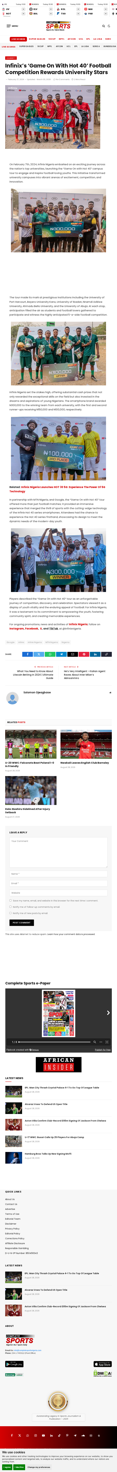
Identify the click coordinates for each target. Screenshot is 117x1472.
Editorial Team (12, 1218)
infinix (21, 642)
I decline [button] (19, 1467)
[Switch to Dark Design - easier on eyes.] (108, 26)
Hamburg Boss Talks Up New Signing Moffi (48, 1153)
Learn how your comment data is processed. (71, 934)
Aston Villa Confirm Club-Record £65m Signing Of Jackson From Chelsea (65, 1120)
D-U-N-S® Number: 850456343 (21, 1253)
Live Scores (18, 39)
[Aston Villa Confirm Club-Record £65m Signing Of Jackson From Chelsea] (13, 1125)
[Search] (104, 26)
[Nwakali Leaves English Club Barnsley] (86, 744)
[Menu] (12, 26)
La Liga (97, 39)
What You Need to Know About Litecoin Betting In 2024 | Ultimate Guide (33, 675)
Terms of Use (12, 1214)
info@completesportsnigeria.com (27, 1350)
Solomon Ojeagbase (37, 692)
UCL (81, 39)
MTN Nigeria (52, 642)
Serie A (109, 39)
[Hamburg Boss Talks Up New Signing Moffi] (13, 1158)
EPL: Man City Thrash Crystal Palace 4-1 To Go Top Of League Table (62, 1087)
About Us (10, 1199)
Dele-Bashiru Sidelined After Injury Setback (27, 810)
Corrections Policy (14, 1238)
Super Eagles (37, 39)
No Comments (63, 79)
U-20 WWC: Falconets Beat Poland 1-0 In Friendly (29, 764)
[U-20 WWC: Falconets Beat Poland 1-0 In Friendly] (31, 744)
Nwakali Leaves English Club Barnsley (84, 763)
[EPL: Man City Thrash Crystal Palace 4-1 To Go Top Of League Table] (13, 1091)
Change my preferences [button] (39, 1467)
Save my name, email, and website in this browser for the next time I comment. (55, 900)
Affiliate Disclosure (15, 1243)
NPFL (62, 39)
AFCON (72, 39)
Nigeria (65, 642)
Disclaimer (10, 1223)
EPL (88, 39)
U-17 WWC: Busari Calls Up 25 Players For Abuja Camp (54, 1137)
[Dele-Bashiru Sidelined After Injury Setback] (31, 790)
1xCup (52, 39)
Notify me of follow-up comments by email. (36, 906)
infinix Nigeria (35, 642)
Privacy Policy (12, 1228)
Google (10, 642)
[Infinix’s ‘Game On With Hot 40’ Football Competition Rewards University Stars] (52, 148)
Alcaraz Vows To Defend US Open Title (46, 1104)
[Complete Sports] (58, 26)
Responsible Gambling (17, 1248)
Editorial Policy (12, 1233)
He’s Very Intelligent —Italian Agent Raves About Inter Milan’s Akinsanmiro (84, 675)
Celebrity (11, 58)
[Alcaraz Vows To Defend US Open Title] (13, 1108)
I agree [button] (7, 1467)
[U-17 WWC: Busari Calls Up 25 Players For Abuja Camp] (13, 1141)
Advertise (10, 1209)
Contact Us (11, 1204)
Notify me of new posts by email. (30, 913)
